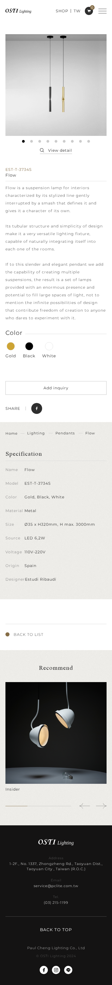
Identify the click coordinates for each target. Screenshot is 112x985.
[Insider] (56, 737)
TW (77, 11)
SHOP (62, 11)
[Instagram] (56, 970)
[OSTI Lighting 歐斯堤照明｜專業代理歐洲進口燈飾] (18, 10)
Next (101, 806)
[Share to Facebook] (36, 408)
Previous (84, 806)
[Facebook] (44, 970)
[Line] (68, 970)
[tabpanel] (56, 85)
